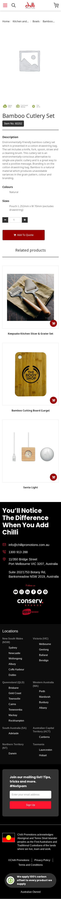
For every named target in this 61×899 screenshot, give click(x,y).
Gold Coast (15, 693)
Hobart (43, 755)
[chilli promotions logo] (30, 5)
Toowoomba (15, 709)
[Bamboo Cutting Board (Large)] (30, 403)
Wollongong (15, 658)
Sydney (13, 647)
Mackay (13, 715)
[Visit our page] (15, 592)
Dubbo (12, 675)
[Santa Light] (30, 480)
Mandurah (44, 696)
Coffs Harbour (16, 669)
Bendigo (43, 660)
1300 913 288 (18, 552)
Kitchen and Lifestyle (20, 21)
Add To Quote (25, 235)
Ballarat (43, 655)
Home (6, 21)
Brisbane (14, 688)
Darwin (13, 753)
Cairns (12, 704)
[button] (53, 323)
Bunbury (43, 702)
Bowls (36, 21)
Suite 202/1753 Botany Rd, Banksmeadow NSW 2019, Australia (34, 574)
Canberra (44, 737)
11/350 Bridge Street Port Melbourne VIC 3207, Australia (33, 562)
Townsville (14, 698)
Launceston (45, 750)
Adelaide (14, 733)
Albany (43, 707)
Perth (42, 691)
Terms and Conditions (30, 865)
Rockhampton (16, 720)
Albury (12, 664)
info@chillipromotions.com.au (29, 545)
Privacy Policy (42, 860)
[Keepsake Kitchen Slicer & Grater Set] (30, 326)
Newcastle (14, 653)
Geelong (44, 649)
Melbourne (45, 644)
